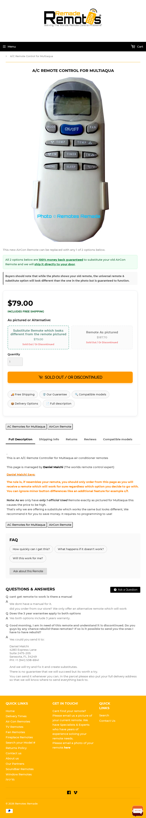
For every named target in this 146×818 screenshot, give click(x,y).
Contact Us (107, 720)
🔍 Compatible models (90, 394)
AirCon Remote (60, 426)
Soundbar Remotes (20, 769)
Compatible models (117, 439)
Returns (71, 439)
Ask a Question (127, 589)
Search (104, 715)
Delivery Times (16, 716)
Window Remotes (19, 774)
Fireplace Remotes (19, 737)
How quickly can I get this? (31, 549)
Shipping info (49, 439)
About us (12, 758)
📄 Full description (58, 403)
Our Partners (15, 763)
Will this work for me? (28, 558)
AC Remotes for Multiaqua (26, 426)
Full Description (20, 439)
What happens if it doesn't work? (81, 549)
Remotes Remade (26, 803)
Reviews (90, 439)
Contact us (13, 753)
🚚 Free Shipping (23, 394)
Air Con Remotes (18, 721)
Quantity (14, 354)
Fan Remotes (15, 732)
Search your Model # (20, 742)
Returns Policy (16, 748)
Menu (12, 46)
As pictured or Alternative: (29, 320)
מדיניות (10, 779)
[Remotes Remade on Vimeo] (75, 793)
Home (10, 711)
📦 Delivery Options (24, 403)
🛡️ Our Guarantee (55, 394)
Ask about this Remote (28, 571)
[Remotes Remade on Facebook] (69, 793)
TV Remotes (14, 727)
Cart (139, 46)
